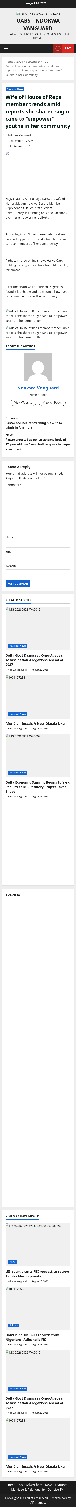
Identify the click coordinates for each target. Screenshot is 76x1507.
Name (10, 537)
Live (68, 48)
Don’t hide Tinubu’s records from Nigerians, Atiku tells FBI (32, 1337)
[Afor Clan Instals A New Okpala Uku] (38, 697)
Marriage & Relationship (28, 1490)
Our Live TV (55, 1490)
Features (61, 1485)
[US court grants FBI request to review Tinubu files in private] (38, 1245)
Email (9, 552)
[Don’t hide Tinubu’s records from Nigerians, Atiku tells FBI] (38, 1308)
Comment (14, 485)
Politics (13, 1325)
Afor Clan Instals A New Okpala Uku (35, 723)
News (12, 1261)
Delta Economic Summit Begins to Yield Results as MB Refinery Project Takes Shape (38, 787)
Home (11, 1485)
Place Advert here (30, 1485)
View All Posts (52, 402)
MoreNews (59, 1498)
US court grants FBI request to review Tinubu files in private (37, 1273)
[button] (6, 48)
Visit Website (23, 402)
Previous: (34, 422)
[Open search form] (49, 48)
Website (11, 566)
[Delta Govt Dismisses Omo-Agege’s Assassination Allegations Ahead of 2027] (38, 628)
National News (15, 88)
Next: (38, 442)
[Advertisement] (38, 844)
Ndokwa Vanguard (19, 135)
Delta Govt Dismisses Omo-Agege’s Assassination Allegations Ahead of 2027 (34, 660)
